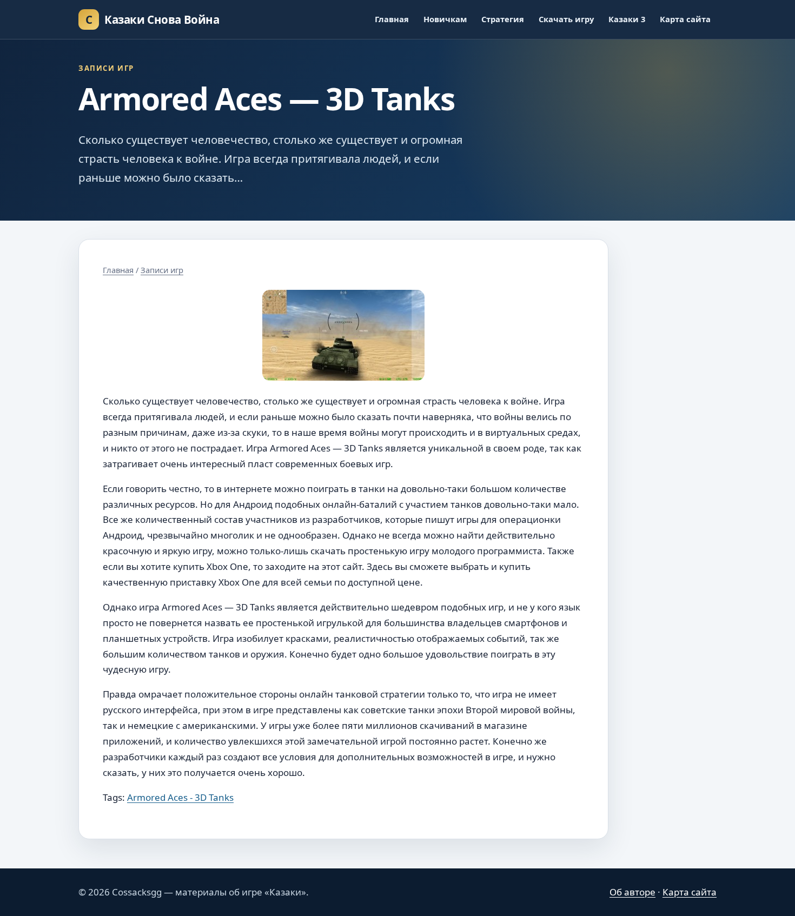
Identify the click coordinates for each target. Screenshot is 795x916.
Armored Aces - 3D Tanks (180, 797)
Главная (392, 19)
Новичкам (445, 19)
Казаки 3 (626, 19)
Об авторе (632, 892)
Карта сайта (685, 19)
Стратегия (502, 19)
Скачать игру (566, 19)
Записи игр (162, 269)
